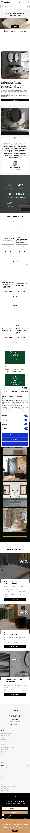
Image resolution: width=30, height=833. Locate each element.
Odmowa (15, 444)
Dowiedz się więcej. (22, 827)
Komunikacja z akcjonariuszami (8, 786)
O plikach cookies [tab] (24, 391)
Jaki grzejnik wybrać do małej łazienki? (13, 680)
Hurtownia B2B (4, 788)
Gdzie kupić (4, 767)
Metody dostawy (5, 755)
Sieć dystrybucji (5, 770)
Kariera (3, 777)
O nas (2, 775)
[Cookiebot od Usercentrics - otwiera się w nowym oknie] (22, 388)
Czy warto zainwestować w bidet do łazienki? (14, 634)
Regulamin (3, 751)
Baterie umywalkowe (6, 733)
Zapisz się (15, 812)
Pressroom (3, 784)
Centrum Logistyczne (6, 790)
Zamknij (15, 830)
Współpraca (4, 782)
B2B (6, 367)
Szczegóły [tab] (14, 391)
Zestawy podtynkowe (6, 737)
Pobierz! (15, 26)
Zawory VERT (4, 741)
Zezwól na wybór (15, 439)
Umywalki (3, 739)
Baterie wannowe (5, 735)
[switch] (26, 420)
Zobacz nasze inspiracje (15, 538)
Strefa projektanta (5, 760)
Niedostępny (8, 246)
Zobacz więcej (7, 816)
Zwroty (3, 762)
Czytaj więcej (14, 599)
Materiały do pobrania (6, 753)
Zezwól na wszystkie (15, 434)
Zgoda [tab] (5, 391)
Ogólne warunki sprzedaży (7, 747)
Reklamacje (4, 758)
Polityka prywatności (6, 749)
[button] (25, 2)
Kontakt (3, 780)
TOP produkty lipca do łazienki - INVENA (12, 583)
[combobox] (15, 6)
